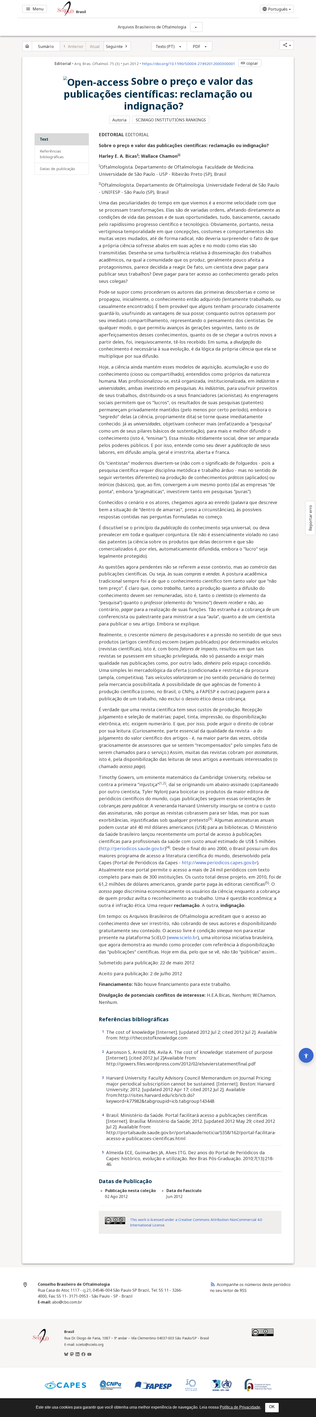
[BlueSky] (66, 1354)
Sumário (46, 46)
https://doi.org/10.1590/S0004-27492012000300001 (188, 63)
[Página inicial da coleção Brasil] (41, 1343)
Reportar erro (310, 518)
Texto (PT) (165, 46)
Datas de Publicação (57, 168)
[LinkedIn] (77, 1354)
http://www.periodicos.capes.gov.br (219, 862)
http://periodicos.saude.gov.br (132, 848)
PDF (196, 46)
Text (44, 139)
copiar (249, 63)
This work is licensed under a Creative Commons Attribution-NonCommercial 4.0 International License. (196, 1222)
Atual (95, 46)
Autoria (119, 120)
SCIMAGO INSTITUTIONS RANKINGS (171, 120)
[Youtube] (89, 1354)
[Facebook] (83, 1354)
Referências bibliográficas (52, 154)
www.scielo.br (183, 937)
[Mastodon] (72, 1354)
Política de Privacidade (240, 1407)
